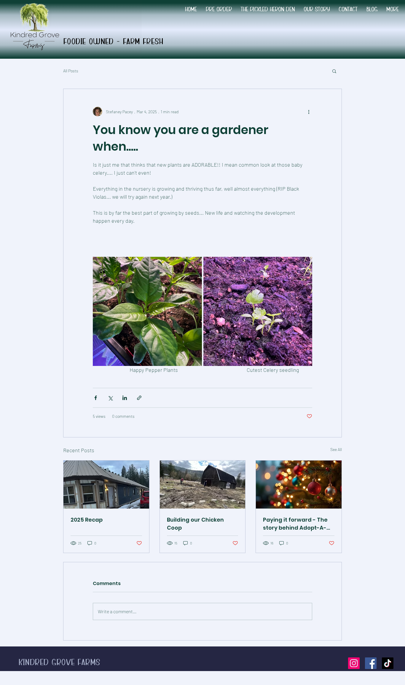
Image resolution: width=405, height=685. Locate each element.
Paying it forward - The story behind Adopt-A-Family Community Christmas (295, 524)
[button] (334, 70)
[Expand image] (147, 311)
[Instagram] (354, 663)
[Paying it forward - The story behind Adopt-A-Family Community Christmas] (299, 485)
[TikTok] (387, 663)
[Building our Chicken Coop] (202, 485)
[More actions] (308, 111)
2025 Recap (87, 519)
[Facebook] (371, 663)
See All (336, 449)
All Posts (70, 70)
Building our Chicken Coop (195, 523)
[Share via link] (139, 398)
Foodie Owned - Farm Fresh (114, 42)
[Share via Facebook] (95, 398)
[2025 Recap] (106, 485)
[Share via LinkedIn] (124, 398)
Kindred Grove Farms (60, 662)
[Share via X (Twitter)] (110, 398)
